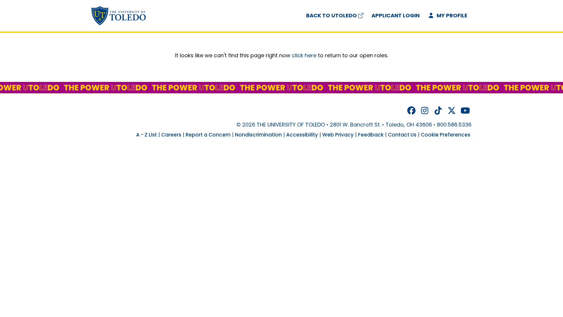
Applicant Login (396, 15)
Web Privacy (338, 134)
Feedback (371, 134)
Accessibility (302, 134)
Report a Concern (208, 134)
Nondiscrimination (258, 134)
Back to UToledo (331, 15)
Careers (171, 134)
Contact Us (402, 134)
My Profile (451, 15)
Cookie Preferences (445, 134)
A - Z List (146, 134)
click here (304, 55)
